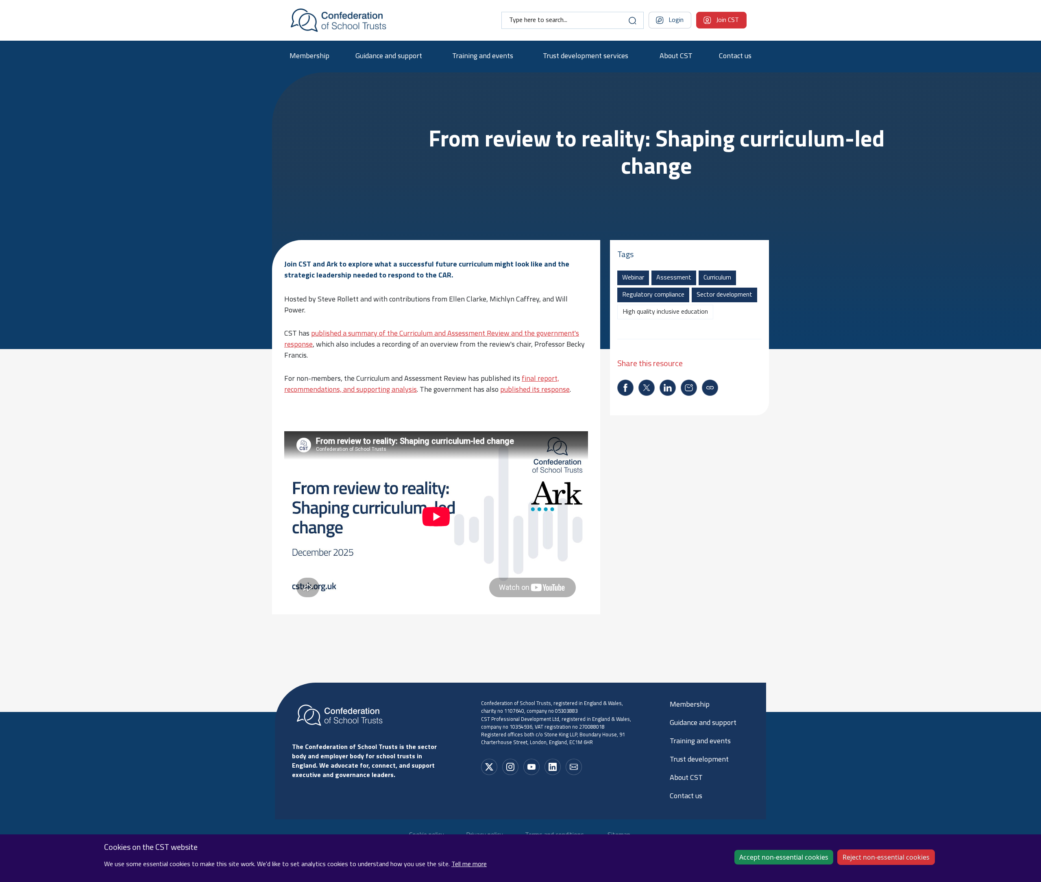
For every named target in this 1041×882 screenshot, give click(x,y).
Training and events (482, 56)
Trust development (699, 760)
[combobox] (572, 20)
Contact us (735, 56)
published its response (535, 390)
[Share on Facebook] (625, 388)
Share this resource (650, 364)
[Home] (338, 21)
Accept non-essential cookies (783, 857)
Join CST (727, 20)
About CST (676, 56)
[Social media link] (489, 767)
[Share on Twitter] (646, 388)
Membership (309, 56)
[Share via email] (689, 388)
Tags (625, 255)
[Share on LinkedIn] (668, 388)
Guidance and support (388, 56)
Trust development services (585, 56)
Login (676, 20)
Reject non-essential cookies (886, 857)
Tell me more (469, 864)
